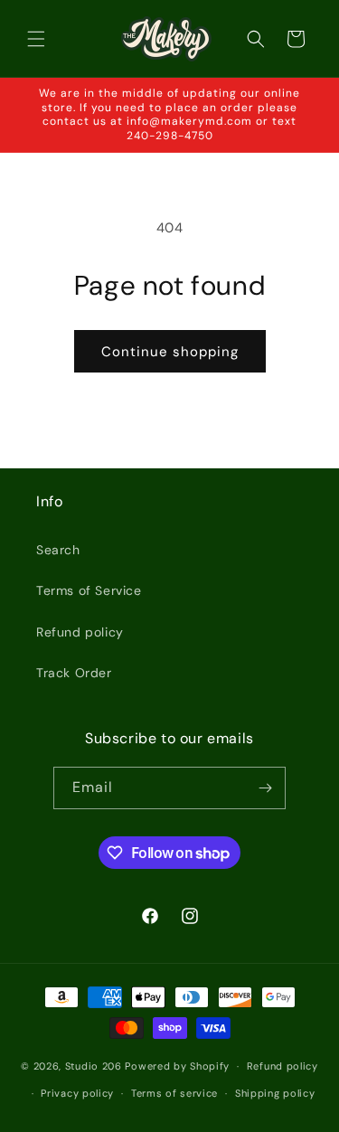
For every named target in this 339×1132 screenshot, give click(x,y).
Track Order (74, 673)
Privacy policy (77, 1093)
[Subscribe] (265, 788)
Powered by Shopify (177, 1066)
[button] (36, 39)
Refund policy (80, 632)
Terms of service (174, 1093)
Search (58, 550)
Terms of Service (89, 590)
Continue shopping (170, 352)
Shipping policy (275, 1093)
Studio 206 (93, 1066)
